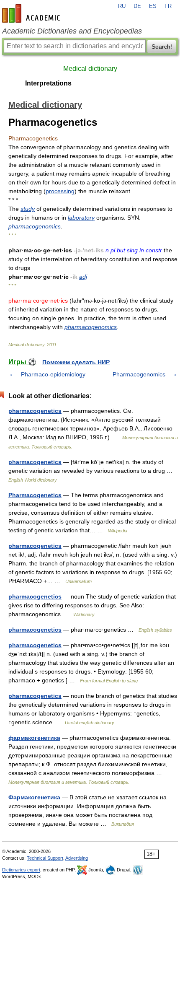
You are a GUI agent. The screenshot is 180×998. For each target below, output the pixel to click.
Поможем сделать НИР (76, 362)
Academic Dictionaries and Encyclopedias (72, 31)
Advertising (76, 858)
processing (60, 191)
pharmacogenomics (34, 226)
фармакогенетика (34, 737)
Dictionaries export (21, 869)
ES (153, 6)
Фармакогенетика (34, 797)
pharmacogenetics (35, 410)
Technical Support (45, 858)
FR (168, 6)
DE (137, 6)
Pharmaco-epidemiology (53, 374)
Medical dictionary (90, 68)
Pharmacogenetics (35, 495)
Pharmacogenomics (139, 374)
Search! (162, 46)
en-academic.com (32, 13)
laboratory (81, 217)
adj (83, 276)
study (28, 208)
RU (122, 6)
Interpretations (48, 83)
